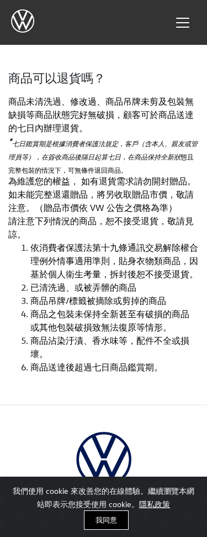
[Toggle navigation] (182, 23)
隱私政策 (154, 504)
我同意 (106, 519)
